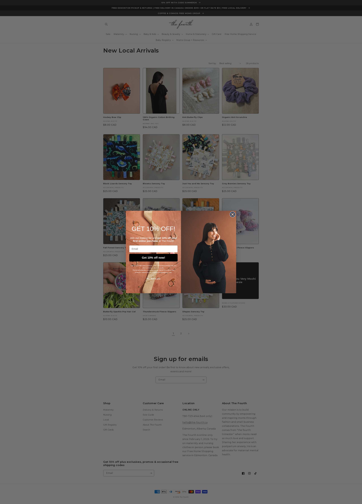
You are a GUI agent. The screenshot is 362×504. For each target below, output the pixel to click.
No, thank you (153, 279)
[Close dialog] (232, 214)
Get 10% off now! (153, 257)
